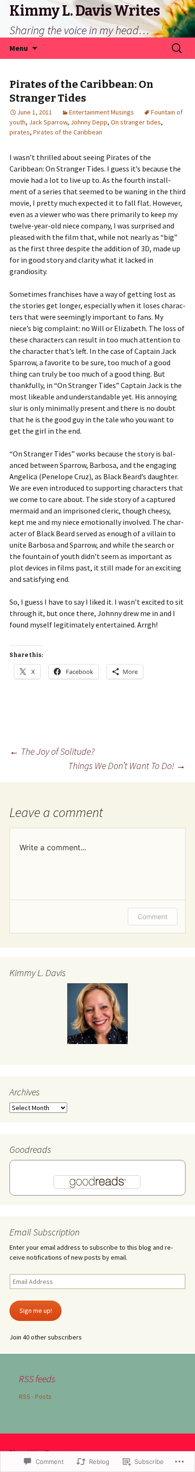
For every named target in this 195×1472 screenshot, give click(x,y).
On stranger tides (136, 122)
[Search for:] (177, 48)
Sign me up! (35, 1310)
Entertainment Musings (101, 112)
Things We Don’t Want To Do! (127, 765)
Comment (153, 916)
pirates (19, 132)
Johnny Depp (89, 122)
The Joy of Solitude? (52, 751)
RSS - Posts (35, 1396)
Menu (18, 48)
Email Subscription (44, 1232)
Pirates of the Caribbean (67, 132)
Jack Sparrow (48, 122)
